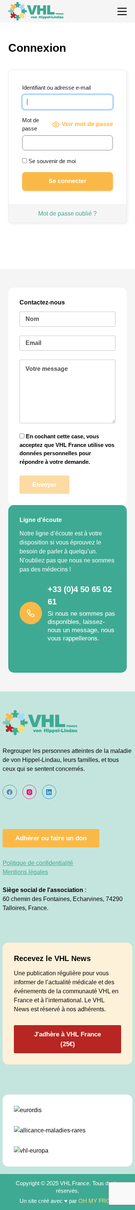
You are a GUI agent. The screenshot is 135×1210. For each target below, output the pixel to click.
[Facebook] (10, 792)
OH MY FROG (96, 1201)
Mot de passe (30, 124)
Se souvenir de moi (51, 161)
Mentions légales (25, 872)
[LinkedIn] (49, 792)
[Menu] (122, 11)
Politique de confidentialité (38, 863)
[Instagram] (29, 792)
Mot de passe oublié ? (67, 213)
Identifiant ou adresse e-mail (56, 87)
